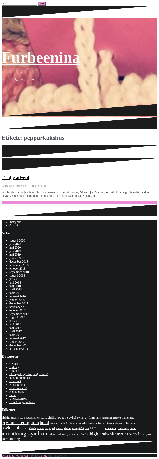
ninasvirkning (94, 423)
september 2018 (19, 272)
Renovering (16, 391)
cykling (89, 417)
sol (53, 428)
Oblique (44, 455)
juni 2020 (15, 244)
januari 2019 (17, 258)
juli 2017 (14, 320)
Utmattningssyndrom (22, 402)
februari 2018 (17, 296)
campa (44, 418)
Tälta (12, 395)
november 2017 (19, 307)
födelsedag (106, 417)
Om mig (14, 225)
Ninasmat (15, 381)
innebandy (59, 423)
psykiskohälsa (15, 427)
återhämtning (11, 439)
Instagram (15, 222)
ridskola (32, 428)
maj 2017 (15, 327)
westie (135, 433)
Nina (34, 185)
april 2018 (15, 289)
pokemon (118, 423)
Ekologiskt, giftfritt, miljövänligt (28, 374)
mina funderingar (19, 377)
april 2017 (15, 331)
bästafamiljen (32, 417)
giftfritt (117, 417)
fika (98, 417)
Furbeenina (41, 57)
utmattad (97, 428)
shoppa (48, 428)
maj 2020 (15, 247)
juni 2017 (15, 324)
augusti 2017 (17, 317)
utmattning (111, 428)
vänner (72, 434)
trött (81, 428)
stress (67, 428)
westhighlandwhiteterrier (104, 433)
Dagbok (42, 185)
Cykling (14, 367)
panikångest (107, 423)
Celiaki (13, 363)
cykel (72, 417)
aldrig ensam (10, 417)
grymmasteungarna (20, 422)
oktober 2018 (17, 268)
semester (40, 428)
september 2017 (19, 314)
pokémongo (129, 423)
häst (51, 423)
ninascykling (82, 423)
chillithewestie (58, 417)
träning (75, 428)
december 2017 (18, 303)
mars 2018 (15, 293)
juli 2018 (14, 279)
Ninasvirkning (18, 388)
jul (67, 422)
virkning (62, 434)
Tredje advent (15, 177)
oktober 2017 (17, 310)
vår (78, 434)
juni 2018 (15, 282)
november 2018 (19, 265)
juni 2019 (15, 251)
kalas (72, 423)
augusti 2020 (17, 240)
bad (21, 418)
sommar (59, 428)
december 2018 (18, 261)
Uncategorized (18, 398)
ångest (146, 434)
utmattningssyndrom (25, 433)
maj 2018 (15, 286)
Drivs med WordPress (15, 455)
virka (52, 434)
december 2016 (18, 345)
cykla (80, 417)
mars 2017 (15, 334)
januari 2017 (17, 341)
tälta (87, 428)
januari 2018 (17, 300)
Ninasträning (17, 384)
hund (44, 422)
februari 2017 (17, 338)
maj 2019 (15, 254)
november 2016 (19, 348)
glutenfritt (128, 417)
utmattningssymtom (127, 428)
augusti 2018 (17, 275)
